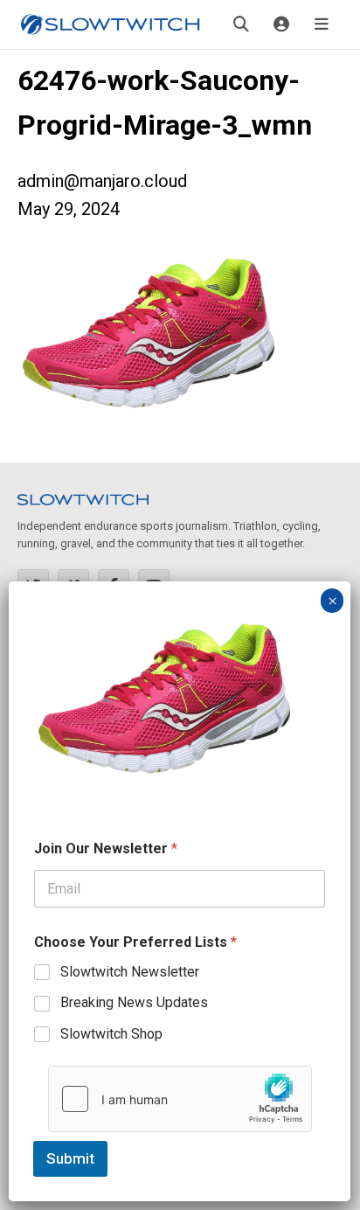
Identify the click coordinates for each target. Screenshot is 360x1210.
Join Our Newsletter (105, 848)
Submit (70, 1158)
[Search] (241, 24)
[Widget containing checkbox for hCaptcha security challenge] (180, 1099)
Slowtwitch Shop (111, 1034)
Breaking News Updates (134, 1002)
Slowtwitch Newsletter (129, 971)
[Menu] (321, 24)
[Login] (281, 24)
